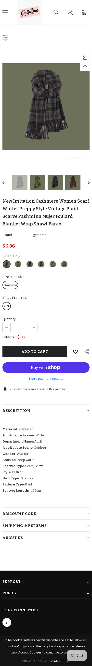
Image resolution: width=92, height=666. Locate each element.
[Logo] (29, 12)
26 (11, 389)
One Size (10, 285)
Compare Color (74, 157)
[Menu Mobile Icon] (5, 12)
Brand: (7, 235)
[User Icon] (70, 12)
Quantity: (9, 319)
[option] (46, 106)
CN (6, 306)
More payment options (46, 378)
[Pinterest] (6, 622)
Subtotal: (9, 337)
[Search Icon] (55, 12)
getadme (39, 235)
